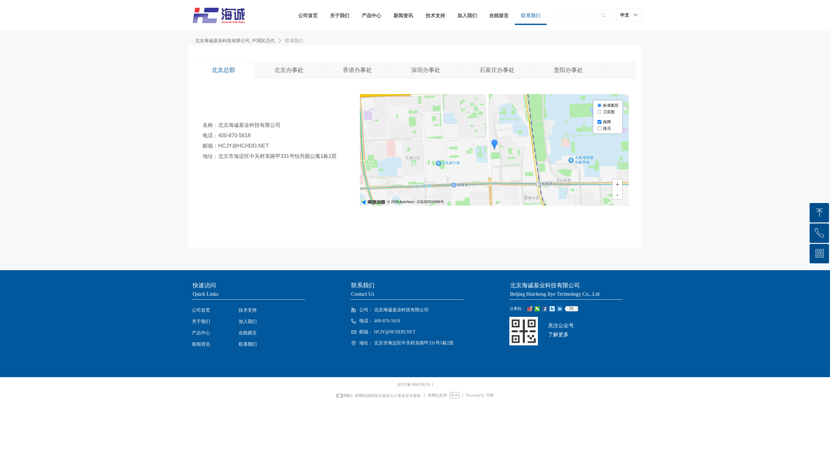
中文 (624, 15)
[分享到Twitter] (552, 308)
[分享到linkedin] (560, 308)
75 (571, 308)
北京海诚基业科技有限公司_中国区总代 (235, 40)
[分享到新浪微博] (530, 308)
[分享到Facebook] (545, 308)
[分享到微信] (537, 308)
